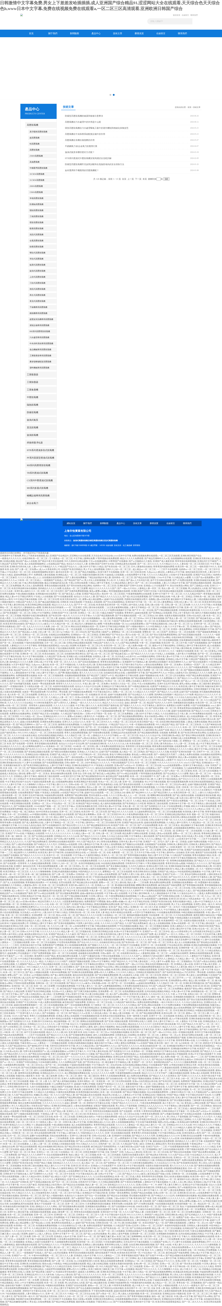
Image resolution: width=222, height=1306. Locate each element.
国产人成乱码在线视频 (22, 844)
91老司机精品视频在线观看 (170, 591)
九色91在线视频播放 (90, 618)
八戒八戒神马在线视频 (40, 771)
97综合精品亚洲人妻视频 (178, 945)
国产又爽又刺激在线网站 (85, 991)
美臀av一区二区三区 (122, 692)
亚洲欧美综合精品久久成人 (179, 891)
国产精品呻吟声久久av (156, 673)
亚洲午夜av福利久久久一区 (27, 591)
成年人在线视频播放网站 (45, 1070)
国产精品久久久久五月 (64, 888)
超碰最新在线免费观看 (88, 953)
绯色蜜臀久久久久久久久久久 (133, 651)
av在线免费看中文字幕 (135, 575)
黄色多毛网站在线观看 (195, 874)
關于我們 (52, 33)
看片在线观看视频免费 (177, 782)
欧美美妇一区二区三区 (18, 771)
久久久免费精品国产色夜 (74, 610)
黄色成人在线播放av (147, 768)
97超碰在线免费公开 (19, 923)
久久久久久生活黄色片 (201, 790)
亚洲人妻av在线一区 (154, 605)
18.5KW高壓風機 (37, 174)
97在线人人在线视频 (43, 596)
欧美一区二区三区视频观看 (50, 675)
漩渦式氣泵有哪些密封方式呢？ (80, 152)
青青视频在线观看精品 (48, 645)
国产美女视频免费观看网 (67, 893)
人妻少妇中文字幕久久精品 (90, 566)
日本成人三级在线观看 (71, 964)
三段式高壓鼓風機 (37, 283)
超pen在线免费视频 (182, 1008)
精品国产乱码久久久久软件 (26, 670)
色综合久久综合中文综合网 (87, 686)
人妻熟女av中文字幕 (174, 572)
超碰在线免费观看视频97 (25, 1005)
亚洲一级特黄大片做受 (137, 1016)
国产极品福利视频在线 (48, 602)
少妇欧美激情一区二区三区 (182, 847)
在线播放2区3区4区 (98, 694)
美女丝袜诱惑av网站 (179, 586)
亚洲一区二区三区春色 (69, 812)
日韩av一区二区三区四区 (190, 934)
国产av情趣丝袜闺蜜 (57, 749)
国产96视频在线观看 (23, 806)
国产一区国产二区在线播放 (170, 768)
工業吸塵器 (32, 374)
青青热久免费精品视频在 (25, 918)
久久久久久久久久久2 (97, 610)
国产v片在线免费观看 (92, 741)
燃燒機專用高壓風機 (38, 313)
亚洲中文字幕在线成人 (193, 765)
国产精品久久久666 (200, 711)
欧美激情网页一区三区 (171, 920)
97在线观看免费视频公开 (151, 809)
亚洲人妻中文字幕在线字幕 (188, 1097)
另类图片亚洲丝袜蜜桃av (113, 648)
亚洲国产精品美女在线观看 (167, 681)
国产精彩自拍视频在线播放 (63, 752)
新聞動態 (74, 33)
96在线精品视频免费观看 (112, 863)
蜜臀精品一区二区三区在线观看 (126, 632)
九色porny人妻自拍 (155, 572)
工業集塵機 (32, 389)
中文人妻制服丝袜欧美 (135, 1100)
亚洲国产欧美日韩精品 (82, 904)
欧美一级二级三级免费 (46, 1076)
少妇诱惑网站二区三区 (139, 738)
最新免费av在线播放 (23, 850)
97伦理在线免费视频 (66, 942)
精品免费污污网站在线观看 (135, 833)
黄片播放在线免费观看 (28, 1057)
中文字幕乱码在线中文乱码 (18, 782)
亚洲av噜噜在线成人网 (201, 866)
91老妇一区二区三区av (98, 1032)
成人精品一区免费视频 (53, 994)
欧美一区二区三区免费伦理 (55, 885)
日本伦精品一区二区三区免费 (64, 980)
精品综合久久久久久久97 (206, 694)
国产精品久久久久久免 (57, 1035)
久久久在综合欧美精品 (37, 929)
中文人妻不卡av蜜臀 (97, 831)
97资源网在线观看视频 (154, 891)
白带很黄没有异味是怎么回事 (206, 931)
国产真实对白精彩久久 (28, 948)
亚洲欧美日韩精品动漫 (102, 931)
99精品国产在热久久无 (26, 602)
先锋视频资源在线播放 (183, 703)
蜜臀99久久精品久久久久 (176, 956)
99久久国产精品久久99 (187, 1024)
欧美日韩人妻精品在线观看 (183, 817)
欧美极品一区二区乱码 (86, 910)
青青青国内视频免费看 (163, 566)
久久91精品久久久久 (169, 564)
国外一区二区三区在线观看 (64, 953)
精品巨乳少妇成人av (111, 1095)
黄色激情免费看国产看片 (23, 610)
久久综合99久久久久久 (159, 994)
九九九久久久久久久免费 (38, 626)
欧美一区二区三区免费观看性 (71, 880)
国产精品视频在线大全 (42, 978)
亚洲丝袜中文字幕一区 (135, 602)
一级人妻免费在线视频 (111, 618)
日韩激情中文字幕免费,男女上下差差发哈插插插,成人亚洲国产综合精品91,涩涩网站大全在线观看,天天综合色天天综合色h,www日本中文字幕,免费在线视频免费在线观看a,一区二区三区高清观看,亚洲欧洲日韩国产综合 (101, 556)
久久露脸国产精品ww (26, 964)
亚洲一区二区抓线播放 (133, 782)
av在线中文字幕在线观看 (180, 575)
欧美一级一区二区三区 (13, 874)
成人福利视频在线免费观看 (94, 948)
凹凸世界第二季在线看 (137, 629)
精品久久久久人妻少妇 (56, 1032)
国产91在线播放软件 (51, 825)
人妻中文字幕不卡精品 (68, 667)
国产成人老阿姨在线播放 (64, 1081)
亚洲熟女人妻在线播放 (84, 899)
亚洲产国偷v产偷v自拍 (94, 760)
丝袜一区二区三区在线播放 (43, 942)
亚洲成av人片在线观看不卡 (156, 586)
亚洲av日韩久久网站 (160, 648)
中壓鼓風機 (32, 397)
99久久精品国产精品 (165, 724)
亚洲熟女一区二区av (41, 803)
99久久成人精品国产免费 (141, 934)
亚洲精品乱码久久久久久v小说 (34, 904)
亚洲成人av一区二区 (104, 885)
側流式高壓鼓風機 (37, 289)
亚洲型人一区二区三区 (88, 613)
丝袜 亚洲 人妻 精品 (100, 912)
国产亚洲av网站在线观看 (149, 1005)
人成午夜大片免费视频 (185, 654)
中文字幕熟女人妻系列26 (84, 651)
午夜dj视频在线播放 (25, 594)
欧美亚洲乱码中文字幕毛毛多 (140, 1029)
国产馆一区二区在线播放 (209, 654)
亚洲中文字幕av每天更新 (206, 964)
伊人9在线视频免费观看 (75, 945)
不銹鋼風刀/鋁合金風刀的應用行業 (81, 146)
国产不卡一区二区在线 (84, 605)
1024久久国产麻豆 (20, 1016)
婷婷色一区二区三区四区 (56, 809)
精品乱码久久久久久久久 (176, 667)
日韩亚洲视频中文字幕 (203, 629)
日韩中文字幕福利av (14, 689)
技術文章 (117, 33)
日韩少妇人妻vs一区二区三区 (187, 602)
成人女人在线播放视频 (159, 923)
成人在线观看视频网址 (34, 564)
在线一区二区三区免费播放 (120, 714)
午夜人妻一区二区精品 (181, 596)
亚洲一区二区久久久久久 (65, 662)
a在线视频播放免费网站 (184, 828)
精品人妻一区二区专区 (18, 899)
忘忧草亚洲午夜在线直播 (164, 1024)
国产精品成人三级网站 (111, 820)
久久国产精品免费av (94, 757)
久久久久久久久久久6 (50, 931)
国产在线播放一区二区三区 (55, 1013)
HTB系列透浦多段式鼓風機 (40, 450)
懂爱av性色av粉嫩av (127, 978)
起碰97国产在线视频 (188, 692)
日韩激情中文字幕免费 (44, 681)
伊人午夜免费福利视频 (50, 741)
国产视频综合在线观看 (133, 844)
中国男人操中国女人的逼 (132, 605)
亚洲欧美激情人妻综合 (15, 1024)
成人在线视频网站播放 (62, 782)
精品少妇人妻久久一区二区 (84, 771)
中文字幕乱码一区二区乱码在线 (93, 754)
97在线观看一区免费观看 (110, 888)
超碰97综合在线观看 (113, 599)
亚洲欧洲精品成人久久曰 (69, 1070)
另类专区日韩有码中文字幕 (62, 1046)
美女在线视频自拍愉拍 (69, 940)
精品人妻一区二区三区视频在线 (76, 931)
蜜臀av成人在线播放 (116, 828)
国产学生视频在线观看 (125, 615)
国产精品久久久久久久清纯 (93, 836)
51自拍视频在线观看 (65, 861)
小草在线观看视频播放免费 (208, 997)
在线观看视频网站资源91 (43, 572)
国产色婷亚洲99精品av (172, 972)
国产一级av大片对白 (126, 588)
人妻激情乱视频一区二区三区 (154, 953)
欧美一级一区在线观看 (111, 1092)
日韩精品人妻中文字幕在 (133, 659)
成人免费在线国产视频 (163, 918)
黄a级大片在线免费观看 (85, 1087)
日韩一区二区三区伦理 (48, 599)
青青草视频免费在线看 (97, 989)
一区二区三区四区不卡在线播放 (125, 945)
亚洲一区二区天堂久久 (158, 651)
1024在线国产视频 (42, 806)
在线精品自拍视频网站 (194, 591)
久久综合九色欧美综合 (192, 1002)
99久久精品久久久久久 (207, 738)
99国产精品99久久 (119, 961)
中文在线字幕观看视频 (44, 629)
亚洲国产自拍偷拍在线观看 (197, 850)
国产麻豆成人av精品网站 (138, 648)
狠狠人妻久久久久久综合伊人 (111, 817)
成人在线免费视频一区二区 (190, 700)
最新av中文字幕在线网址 (163, 645)
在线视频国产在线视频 (155, 844)
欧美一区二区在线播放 (154, 719)
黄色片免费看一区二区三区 (150, 670)
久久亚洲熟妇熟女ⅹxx (93, 629)
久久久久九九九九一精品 (31, 961)
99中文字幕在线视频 (154, 618)
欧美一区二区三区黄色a (206, 651)
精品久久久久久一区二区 (63, 801)
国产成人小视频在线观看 (37, 972)
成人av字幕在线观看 (128, 920)
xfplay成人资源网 (68, 645)
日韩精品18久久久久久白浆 (66, 836)
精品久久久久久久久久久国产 (102, 588)
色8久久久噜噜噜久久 (153, 910)
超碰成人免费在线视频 (69, 618)
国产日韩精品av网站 (54, 1068)
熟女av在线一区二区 (65, 915)
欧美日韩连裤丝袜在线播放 (24, 588)
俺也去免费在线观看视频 (80, 999)
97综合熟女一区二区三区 (19, 572)
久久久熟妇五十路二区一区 (77, 735)
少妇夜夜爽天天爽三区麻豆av (95, 1089)
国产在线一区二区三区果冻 (160, 942)
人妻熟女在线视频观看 (88, 730)
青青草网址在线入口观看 (140, 1021)
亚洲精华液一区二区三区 (190, 948)
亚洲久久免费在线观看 (165, 1029)
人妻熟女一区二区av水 (170, 1035)
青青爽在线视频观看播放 (181, 861)
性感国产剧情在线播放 (130, 667)
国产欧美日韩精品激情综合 (36, 765)
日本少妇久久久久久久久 (82, 920)
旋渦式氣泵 (32, 420)
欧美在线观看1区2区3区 (33, 757)
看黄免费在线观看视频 (162, 746)
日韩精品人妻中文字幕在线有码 (191, 645)
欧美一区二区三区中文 (13, 972)
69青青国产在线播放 (118, 561)
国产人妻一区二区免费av (26, 569)
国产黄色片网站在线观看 (193, 735)
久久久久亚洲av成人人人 (29, 577)
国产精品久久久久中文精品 (57, 719)
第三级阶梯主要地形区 (209, 684)
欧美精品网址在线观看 (188, 1051)
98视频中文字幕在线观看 (115, 980)
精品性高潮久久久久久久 (49, 901)
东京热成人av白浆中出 (94, 640)
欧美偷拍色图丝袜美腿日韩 (152, 1054)
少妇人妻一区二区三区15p (180, 624)
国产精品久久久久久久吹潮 (88, 915)
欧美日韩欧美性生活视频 (144, 871)
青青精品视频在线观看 (52, 621)
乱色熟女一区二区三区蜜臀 (75, 588)
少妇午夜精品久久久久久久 (97, 763)
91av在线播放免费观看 (86, 861)
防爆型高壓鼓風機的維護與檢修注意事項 (84, 116)
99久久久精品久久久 (47, 1097)
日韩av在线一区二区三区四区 (82, 784)
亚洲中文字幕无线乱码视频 (112, 626)
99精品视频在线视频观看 (192, 912)
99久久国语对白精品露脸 (76, 561)
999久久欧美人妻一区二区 (76, 621)
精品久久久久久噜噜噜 (180, 730)
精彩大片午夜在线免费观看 (203, 806)
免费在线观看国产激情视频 (16, 820)
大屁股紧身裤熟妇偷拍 (72, 901)
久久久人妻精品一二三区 (87, 711)
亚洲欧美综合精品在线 (197, 1038)
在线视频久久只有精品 (10, 885)
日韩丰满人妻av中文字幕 (167, 656)
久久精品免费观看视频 (52, 959)
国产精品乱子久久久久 (140, 1059)
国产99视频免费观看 (198, 667)
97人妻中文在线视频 (155, 659)
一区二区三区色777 (198, 801)
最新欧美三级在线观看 (48, 776)
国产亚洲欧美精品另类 (163, 1097)
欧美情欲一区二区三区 (169, 950)
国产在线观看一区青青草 (14, 863)
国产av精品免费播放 (18, 817)
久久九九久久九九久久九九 (52, 907)
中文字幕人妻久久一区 (86, 986)
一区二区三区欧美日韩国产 (117, 1048)
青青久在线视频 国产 (60, 1054)
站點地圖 (109, 545)
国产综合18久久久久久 (179, 877)
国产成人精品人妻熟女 (42, 839)
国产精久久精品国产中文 (11, 980)
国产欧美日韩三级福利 (169, 1081)
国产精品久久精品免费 (13, 991)
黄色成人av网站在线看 (142, 754)
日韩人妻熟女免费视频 (124, 1043)
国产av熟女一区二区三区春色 (178, 771)
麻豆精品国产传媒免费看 (117, 776)
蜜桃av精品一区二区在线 (127, 1068)
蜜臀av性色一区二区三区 (140, 640)
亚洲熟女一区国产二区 (194, 665)
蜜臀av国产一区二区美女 (38, 773)
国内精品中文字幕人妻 (149, 920)
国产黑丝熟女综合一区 (137, 708)
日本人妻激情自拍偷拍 (141, 566)
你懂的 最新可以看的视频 (106, 689)
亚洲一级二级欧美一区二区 (18, 836)
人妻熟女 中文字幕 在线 (191, 1021)
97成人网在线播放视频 (32, 583)
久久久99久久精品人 (125, 972)
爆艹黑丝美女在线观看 (133, 711)
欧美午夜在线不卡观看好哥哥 (81, 749)
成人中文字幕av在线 (61, 771)
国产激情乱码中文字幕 (38, 1046)
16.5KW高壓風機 (37, 180)
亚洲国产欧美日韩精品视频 (38, 991)
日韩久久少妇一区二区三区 (119, 569)
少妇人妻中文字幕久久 (46, 673)
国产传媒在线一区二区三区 (144, 831)
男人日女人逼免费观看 (32, 586)
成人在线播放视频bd (56, 1051)
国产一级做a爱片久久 (88, 1100)
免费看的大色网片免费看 (178, 705)
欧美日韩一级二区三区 (185, 566)
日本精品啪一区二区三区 (36, 697)
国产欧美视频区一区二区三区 (17, 613)
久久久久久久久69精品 (159, 817)
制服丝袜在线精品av (134, 847)
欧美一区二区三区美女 (150, 790)
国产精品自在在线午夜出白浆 (202, 719)
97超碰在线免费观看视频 (64, 637)
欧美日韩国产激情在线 (108, 705)
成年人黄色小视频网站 (150, 874)
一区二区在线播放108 (20, 1089)
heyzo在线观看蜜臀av (135, 624)
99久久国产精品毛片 (166, 700)
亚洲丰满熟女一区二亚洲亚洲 (91, 1081)
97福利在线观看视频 (33, 643)
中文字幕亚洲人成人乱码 (142, 869)
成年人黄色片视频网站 (104, 1027)
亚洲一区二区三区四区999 (109, 814)
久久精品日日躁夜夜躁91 (19, 730)
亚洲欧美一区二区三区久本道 (176, 790)
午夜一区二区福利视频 (150, 643)
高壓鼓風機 (32, 125)
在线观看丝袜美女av (129, 953)
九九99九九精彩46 (136, 866)
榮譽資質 (139, 33)
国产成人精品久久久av (131, 910)
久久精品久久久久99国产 (144, 692)
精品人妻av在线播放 (187, 757)
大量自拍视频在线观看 (178, 1073)
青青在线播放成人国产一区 (12, 626)
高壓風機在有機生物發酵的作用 (80, 140)
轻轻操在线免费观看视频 (154, 689)
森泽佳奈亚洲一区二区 (66, 572)
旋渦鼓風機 (32, 435)
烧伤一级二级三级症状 (208, 757)
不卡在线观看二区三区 (69, 918)
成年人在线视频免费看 (103, 1035)
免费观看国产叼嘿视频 (94, 901)
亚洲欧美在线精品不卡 (82, 765)
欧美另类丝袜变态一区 (70, 599)
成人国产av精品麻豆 (160, 738)
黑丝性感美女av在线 (98, 795)
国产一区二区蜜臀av (129, 790)
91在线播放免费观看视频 (168, 912)
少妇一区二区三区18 (60, 626)
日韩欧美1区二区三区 (130, 749)
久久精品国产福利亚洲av (72, 714)
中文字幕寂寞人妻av (23, 629)
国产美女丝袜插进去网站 (118, 700)
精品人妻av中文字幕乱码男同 (19, 596)
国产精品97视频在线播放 (139, 1078)
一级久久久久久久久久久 (89, 703)
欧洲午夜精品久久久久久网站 (23, 1078)
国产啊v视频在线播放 (68, 673)
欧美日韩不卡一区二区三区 (145, 741)
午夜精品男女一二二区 (26, 640)
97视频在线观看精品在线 (21, 1059)
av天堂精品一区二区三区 (29, 621)
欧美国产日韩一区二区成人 (49, 847)
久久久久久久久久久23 (52, 1103)
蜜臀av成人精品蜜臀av (92, 599)
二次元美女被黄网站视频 (116, 607)
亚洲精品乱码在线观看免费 (123, 733)
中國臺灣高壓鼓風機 (38, 168)
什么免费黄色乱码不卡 (62, 1084)
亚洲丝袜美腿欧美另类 (86, 806)
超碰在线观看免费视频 (154, 822)
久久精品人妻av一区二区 (83, 833)
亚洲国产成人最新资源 (163, 561)
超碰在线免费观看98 (110, 659)
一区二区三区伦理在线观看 (118, 1081)
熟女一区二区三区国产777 (106, 850)
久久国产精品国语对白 (15, 1046)
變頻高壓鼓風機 (36, 210)
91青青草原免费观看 (190, 776)
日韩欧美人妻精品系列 (177, 844)
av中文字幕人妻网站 (182, 986)
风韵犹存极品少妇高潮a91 (24, 940)
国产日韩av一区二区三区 (210, 697)
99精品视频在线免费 (83, 950)
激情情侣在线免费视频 (68, 724)
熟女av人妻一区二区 (96, 787)
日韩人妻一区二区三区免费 (177, 605)
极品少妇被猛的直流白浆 (56, 583)
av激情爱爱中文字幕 (135, 673)
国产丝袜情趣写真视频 (20, 684)
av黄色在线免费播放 (153, 665)
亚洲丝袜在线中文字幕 (30, 945)
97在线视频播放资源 (89, 1016)
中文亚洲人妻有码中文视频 (53, 670)
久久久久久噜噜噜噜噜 (40, 871)
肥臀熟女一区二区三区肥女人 (196, 741)
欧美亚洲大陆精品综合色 (60, 651)
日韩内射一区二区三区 (86, 874)
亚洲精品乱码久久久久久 (54, 716)
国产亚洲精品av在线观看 (160, 613)
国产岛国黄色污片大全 (155, 806)
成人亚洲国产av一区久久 (165, 934)
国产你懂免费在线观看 (99, 733)
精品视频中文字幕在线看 (126, 675)
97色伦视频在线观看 (65, 648)
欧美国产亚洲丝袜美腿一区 (182, 752)
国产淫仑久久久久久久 (189, 779)
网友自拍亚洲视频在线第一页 (84, 626)
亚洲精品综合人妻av (199, 626)
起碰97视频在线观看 (197, 784)
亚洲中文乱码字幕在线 (167, 684)
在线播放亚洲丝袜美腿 (205, 795)
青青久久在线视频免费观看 (42, 1016)
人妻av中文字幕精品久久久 (44, 566)
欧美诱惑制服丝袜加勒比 (87, 1092)
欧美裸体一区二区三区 (159, 629)
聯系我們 (194, 15)
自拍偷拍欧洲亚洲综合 (75, 654)
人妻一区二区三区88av (133, 618)
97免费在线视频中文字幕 (119, 610)
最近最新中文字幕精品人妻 (183, 599)
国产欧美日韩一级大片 (59, 615)
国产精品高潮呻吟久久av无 (157, 558)
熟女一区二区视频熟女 (181, 961)
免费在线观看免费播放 (147, 1002)
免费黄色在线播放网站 (20, 714)
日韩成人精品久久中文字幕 (162, 1040)
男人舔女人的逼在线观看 (174, 999)
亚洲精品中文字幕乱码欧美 (114, 686)
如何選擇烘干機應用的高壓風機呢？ (82, 170)
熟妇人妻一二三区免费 (137, 882)
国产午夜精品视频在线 (156, 624)
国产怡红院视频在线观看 (190, 635)
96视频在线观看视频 (147, 969)
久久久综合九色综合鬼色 (185, 697)
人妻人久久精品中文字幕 (173, 583)
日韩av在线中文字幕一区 (160, 820)
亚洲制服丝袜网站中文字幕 (179, 1046)
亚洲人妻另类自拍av (163, 743)
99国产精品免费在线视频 (197, 675)
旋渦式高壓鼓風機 (37, 271)
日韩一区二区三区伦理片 (52, 591)
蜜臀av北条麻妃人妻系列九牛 (139, 681)
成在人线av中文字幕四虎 (23, 847)
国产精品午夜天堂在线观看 (50, 561)
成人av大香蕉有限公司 (49, 569)
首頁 (31, 33)
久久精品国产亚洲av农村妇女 (94, 724)
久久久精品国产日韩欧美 (87, 839)
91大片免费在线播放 (171, 1005)
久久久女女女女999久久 (109, 861)
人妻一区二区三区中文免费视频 (46, 969)
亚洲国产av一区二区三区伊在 (156, 931)
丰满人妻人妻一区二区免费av (96, 684)
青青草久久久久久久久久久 (48, 610)
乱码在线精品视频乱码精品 (50, 735)
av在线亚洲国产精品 (100, 678)
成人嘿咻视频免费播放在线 (77, 1073)
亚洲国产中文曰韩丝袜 (26, 1002)
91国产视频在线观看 (89, 667)
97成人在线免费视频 (52, 727)
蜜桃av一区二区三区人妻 (197, 1013)
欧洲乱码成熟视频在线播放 (204, 945)
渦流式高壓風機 (36, 234)
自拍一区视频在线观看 (183, 1032)
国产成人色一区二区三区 (98, 654)
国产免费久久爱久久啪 (128, 874)
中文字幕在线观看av (93, 1048)
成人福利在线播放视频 (110, 803)
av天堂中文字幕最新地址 (144, 912)
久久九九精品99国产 (192, 594)
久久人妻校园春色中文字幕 (22, 673)
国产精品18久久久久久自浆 (120, 812)
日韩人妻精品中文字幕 (88, 844)
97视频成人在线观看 (34, 833)
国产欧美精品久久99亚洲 (134, 803)
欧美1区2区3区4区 (201, 986)
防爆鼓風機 (32, 412)
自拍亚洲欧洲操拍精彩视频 (172, 722)
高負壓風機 (34, 162)
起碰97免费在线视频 (197, 842)
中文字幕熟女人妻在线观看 (204, 803)
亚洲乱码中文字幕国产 (207, 561)
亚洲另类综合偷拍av (183, 1059)
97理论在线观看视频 (110, 956)
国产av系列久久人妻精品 (65, 703)
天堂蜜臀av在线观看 (59, 877)
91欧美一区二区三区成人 (29, 580)
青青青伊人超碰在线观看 (136, 613)
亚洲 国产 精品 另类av (119, 907)
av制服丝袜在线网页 (16, 877)
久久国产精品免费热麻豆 (36, 842)
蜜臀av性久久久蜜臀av (104, 972)
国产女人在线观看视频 (13, 882)
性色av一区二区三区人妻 (67, 779)
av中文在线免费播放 (16, 1038)
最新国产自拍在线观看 (206, 852)
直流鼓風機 (32, 427)
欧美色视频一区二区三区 (141, 743)
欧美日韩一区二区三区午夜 (174, 643)
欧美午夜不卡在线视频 (108, 572)
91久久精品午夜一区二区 (62, 624)
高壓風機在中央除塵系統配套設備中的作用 (85, 134)
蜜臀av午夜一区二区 (116, 1010)
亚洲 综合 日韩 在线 (82, 773)
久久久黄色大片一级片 (26, 1010)
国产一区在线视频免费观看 (77, 1005)
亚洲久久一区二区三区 (111, 855)
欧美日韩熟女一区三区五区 (16, 871)
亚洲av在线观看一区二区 (86, 697)
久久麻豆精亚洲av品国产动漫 (159, 697)
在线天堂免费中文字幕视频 (187, 940)
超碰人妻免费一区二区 (135, 703)
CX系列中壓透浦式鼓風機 (40, 480)
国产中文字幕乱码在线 (10, 656)
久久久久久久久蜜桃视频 (41, 711)
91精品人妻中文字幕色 (99, 583)
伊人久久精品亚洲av (54, 757)
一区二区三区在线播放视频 (165, 640)
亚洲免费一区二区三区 (40, 899)
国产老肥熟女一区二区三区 (16, 790)
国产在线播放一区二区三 (23, 1048)
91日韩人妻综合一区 (98, 896)
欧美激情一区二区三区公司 (90, 645)
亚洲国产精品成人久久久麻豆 (60, 659)
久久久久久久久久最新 (63, 705)
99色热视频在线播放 (119, 1032)
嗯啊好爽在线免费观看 (161, 795)
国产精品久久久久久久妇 (142, 654)
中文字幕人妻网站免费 (84, 558)
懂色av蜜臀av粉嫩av (98, 591)
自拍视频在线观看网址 (210, 754)
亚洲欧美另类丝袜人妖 (203, 558)
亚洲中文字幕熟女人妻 (201, 877)
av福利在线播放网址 (98, 869)
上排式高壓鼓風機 (37, 277)
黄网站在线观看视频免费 (190, 621)
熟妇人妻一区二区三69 (200, 773)
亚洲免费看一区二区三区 (43, 915)
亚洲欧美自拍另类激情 (52, 607)
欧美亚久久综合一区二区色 (123, 684)
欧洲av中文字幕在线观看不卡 (87, 708)
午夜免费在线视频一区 (113, 624)
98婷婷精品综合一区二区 (47, 989)
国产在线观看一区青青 (22, 743)
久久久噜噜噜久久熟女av (33, 784)
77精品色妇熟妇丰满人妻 (99, 577)
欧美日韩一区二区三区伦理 (94, 812)
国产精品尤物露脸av (87, 572)
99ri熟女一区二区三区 (115, 681)
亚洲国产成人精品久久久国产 (64, 754)
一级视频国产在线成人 (52, 580)
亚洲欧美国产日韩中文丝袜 (101, 564)
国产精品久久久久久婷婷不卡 (129, 891)
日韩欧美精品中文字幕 (30, 896)
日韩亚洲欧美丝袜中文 (106, 809)
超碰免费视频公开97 (23, 575)
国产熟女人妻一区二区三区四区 (180, 618)
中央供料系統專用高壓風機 (41, 343)
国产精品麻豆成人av (205, 618)
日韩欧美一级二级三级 (203, 596)
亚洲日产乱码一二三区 (173, 874)
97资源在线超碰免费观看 (104, 877)
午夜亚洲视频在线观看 (20, 803)
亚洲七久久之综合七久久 (73, 722)
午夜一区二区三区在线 (47, 940)
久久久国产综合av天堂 (22, 1029)
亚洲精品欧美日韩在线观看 (78, 1068)
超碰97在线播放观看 (117, 694)
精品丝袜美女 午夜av (34, 809)
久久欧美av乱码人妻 (85, 665)
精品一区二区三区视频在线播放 (154, 926)
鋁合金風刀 (32, 503)
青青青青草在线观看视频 (143, 787)
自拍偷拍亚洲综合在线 (114, 673)
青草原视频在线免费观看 (46, 743)
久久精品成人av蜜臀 (181, 577)
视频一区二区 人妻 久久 (53, 831)
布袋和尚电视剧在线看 (63, 686)
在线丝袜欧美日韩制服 (182, 637)
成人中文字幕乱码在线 (206, 743)
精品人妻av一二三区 (194, 1057)
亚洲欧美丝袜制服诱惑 (50, 798)
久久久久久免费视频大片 (164, 678)
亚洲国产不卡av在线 (14, 833)
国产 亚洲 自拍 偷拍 (85, 967)
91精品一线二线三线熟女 (23, 812)
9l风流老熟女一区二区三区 (201, 899)
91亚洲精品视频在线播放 (17, 801)
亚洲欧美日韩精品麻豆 (91, 940)
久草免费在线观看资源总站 (112, 746)
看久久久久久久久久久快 (91, 673)
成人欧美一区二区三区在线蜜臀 (22, 694)
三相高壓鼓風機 (36, 216)
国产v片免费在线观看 (182, 580)
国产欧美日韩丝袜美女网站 (193, 733)
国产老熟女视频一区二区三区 (162, 708)
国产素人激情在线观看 (125, 670)
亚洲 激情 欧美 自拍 (77, 1032)
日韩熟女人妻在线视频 (135, 1019)
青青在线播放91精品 (201, 855)
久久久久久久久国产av (131, 956)
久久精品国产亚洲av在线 (141, 757)
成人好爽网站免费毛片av (33, 746)
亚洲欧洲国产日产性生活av (111, 635)
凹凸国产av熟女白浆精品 (85, 738)
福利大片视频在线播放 (205, 613)
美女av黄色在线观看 (23, 880)
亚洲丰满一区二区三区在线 (206, 624)
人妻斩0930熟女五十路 (179, 1092)
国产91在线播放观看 (63, 596)
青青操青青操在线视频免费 (190, 708)
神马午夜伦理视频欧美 (158, 1100)
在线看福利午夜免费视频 (41, 828)
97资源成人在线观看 (92, 602)
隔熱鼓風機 (32, 405)
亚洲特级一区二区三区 (144, 621)
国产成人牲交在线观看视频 (135, 596)
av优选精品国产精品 (56, 564)
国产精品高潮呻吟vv (25, 724)
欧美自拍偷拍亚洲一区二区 (42, 779)
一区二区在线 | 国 (141, 795)
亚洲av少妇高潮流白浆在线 (145, 1081)
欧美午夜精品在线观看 (121, 912)
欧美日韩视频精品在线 (89, 863)
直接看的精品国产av (154, 771)
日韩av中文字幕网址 (41, 613)
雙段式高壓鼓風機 (37, 253)
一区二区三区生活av (34, 1065)
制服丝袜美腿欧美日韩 (93, 575)
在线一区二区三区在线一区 (137, 637)
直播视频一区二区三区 (117, 640)
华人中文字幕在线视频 (32, 656)
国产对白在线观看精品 (113, 602)
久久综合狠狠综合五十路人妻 (174, 714)
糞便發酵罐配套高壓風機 (40, 362)
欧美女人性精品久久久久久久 (65, 820)
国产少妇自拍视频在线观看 (130, 719)
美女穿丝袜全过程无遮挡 (121, 727)
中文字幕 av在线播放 (41, 637)
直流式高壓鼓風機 (37, 301)
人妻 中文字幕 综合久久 (67, 1024)
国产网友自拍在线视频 (39, 1054)
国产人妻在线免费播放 (76, 577)
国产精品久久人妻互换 (176, 967)
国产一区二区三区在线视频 (148, 583)
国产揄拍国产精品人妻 (152, 1038)
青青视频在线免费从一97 (49, 640)
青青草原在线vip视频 (175, 863)
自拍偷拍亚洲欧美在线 (167, 948)
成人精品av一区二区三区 (144, 569)
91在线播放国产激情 (23, 893)
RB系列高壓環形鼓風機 (40, 331)
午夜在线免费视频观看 (47, 866)
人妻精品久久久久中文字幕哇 (23, 645)
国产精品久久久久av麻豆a (37, 624)
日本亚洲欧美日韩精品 (183, 1010)
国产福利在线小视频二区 (170, 741)
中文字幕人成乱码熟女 (134, 697)
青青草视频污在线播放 (59, 929)
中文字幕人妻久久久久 (86, 705)
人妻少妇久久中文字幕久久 (109, 899)
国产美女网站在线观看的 (11, 651)
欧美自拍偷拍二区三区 (52, 654)
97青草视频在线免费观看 (107, 558)
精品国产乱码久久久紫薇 (83, 1054)
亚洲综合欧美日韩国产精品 (125, 1057)
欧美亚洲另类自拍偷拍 (13, 624)
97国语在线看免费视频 (24, 983)
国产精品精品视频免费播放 (99, 1057)
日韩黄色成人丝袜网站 (75, 787)
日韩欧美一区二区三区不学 (170, 978)
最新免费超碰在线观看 (86, 801)
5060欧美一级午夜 (22, 969)
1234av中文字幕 (163, 577)
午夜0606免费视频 (58, 972)
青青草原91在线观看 (73, 760)
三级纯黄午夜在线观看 (108, 910)
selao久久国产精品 (192, 763)
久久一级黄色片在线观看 (181, 651)
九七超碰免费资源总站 (194, 768)
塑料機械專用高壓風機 (39, 368)
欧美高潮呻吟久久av (178, 662)
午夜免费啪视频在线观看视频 (29, 719)
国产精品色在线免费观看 (11, 1035)
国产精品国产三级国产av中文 (100, 675)
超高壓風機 (34, 138)
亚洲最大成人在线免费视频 (79, 656)
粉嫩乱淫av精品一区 (43, 1095)
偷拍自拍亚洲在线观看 (86, 888)
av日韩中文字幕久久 (76, 1051)
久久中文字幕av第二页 (178, 626)
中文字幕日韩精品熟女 (88, 1008)
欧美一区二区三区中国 (37, 877)
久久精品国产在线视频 (180, 855)
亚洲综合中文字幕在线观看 (149, 1089)
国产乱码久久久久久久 (36, 749)
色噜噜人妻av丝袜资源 (159, 599)
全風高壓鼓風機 (36, 240)
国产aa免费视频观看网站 (109, 986)
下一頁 (138, 179)
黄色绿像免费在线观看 (61, 773)
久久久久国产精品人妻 (167, 798)
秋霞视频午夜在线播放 (208, 882)
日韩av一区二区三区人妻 (46, 618)
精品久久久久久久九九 (62, 605)
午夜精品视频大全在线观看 (61, 814)
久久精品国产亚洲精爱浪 (165, 757)
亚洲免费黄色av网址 (166, 880)
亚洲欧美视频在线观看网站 (180, 689)
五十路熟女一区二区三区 (60, 558)
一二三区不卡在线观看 (167, 569)
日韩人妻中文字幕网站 (48, 1010)
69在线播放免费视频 (65, 986)
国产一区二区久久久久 (147, 564)
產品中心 (96, 33)
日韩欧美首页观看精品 (203, 1046)
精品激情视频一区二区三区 (66, 1021)
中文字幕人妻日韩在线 (13, 605)
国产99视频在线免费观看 (80, 692)
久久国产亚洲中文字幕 (40, 801)
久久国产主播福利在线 (145, 948)
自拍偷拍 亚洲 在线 (185, 852)
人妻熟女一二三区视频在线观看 (15, 942)
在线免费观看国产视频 (28, 792)
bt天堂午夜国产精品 (21, 665)
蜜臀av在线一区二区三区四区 (14, 705)
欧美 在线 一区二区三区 (14, 768)
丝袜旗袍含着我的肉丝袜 (189, 880)
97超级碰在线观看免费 (90, 1024)
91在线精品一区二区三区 (114, 915)
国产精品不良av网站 (160, 637)
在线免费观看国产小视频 (19, 937)
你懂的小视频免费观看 (66, 730)
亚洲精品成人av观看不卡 (164, 760)
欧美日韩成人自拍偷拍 (176, 719)
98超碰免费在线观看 (32, 727)
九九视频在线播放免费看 (19, 648)
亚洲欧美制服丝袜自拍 (10, 763)
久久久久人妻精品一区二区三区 (160, 839)
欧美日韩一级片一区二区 (166, 1043)
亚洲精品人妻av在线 (183, 964)
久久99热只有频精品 (29, 741)
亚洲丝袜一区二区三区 (22, 986)
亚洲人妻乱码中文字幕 (180, 929)
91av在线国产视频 (211, 978)
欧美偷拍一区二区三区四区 (59, 746)
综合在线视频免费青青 (157, 1092)
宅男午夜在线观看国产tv (34, 1051)
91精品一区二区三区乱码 (75, 632)
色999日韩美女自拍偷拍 (47, 812)
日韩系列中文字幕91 (134, 863)
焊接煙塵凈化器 (35, 442)
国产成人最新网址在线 (32, 822)
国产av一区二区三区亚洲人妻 (143, 1070)
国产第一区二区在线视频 (11, 643)
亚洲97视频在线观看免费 (56, 999)
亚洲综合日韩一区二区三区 (111, 937)
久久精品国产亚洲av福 (54, 656)
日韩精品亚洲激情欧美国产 (148, 972)
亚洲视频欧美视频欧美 (183, 997)
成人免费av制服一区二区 (139, 645)
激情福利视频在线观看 (137, 915)
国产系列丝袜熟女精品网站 (79, 586)
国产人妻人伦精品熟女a (34, 659)
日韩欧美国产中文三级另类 (64, 613)
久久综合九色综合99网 (117, 836)
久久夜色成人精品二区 (101, 1013)
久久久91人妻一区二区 (61, 926)
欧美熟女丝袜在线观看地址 (113, 1016)
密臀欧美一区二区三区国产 (155, 632)
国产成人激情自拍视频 (77, 670)
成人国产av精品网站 (118, 994)
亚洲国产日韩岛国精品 (26, 1062)
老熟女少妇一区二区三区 (199, 994)
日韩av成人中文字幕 (43, 662)
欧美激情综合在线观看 (117, 760)
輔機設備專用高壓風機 (38, 495)
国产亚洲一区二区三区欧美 (188, 724)
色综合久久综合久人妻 (77, 564)
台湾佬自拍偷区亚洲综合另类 (183, 1065)
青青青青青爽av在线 (116, 1029)
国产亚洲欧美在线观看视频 (80, 972)
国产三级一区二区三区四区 (28, 678)
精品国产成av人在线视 (26, 561)
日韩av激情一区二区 (173, 670)
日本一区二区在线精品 (18, 814)
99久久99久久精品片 (27, 733)
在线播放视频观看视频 (75, 675)
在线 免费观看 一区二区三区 (120, 852)
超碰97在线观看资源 (180, 711)
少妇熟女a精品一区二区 (92, 918)
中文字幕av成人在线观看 (160, 828)
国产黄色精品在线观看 (207, 942)
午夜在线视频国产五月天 (122, 763)
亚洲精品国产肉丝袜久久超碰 (114, 1008)
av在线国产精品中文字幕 (71, 792)
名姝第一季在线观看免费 (43, 684)
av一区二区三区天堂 (128, 735)
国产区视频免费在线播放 (80, 1035)
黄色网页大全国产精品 (44, 956)
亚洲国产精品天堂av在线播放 (46, 714)
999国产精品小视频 (176, 1095)
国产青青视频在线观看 (193, 885)
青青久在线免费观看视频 (76, 733)
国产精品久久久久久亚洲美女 (162, 1076)
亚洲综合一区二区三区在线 (35, 635)
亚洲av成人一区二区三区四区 (154, 877)
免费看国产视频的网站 (108, 790)
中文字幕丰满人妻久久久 (138, 997)
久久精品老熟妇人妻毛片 (122, 583)
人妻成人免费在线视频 (196, 722)
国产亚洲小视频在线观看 (116, 1021)
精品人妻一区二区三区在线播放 (22, 787)
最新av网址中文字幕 (151, 999)
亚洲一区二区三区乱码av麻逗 (173, 784)
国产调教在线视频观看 (153, 667)
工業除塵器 (32, 382)
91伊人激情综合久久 (140, 959)
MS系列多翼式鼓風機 (37, 488)
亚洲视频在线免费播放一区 (184, 882)
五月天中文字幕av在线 (144, 852)
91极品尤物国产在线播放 (111, 613)
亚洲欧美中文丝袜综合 (42, 1021)
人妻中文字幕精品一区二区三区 (144, 607)
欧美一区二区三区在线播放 (160, 940)
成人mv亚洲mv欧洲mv (26, 901)
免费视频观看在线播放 (26, 675)
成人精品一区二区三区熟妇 (132, 752)
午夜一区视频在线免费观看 (142, 724)
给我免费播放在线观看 (133, 991)
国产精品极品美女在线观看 (85, 882)
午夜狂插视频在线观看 (40, 1084)
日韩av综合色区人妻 (196, 615)
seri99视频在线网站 (146, 656)
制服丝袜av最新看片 (210, 640)
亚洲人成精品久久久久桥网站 (184, 926)
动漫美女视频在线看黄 (174, 615)
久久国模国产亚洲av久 (158, 929)
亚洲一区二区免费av (173, 665)
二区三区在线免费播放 (204, 637)
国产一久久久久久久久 (75, 1057)
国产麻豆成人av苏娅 (71, 594)
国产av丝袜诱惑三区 (12, 1027)
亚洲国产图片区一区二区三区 (111, 1087)
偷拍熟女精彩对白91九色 (108, 929)
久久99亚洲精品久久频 (156, 626)
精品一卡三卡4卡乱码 (10, 1068)
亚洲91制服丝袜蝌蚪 (96, 700)
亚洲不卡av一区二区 (131, 1038)
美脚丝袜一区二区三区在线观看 (50, 983)
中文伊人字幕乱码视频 (72, 1048)
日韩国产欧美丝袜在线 (161, 901)
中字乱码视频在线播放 (127, 926)
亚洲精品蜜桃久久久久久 (39, 708)
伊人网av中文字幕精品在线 (83, 929)
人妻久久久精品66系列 (208, 792)
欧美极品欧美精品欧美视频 (75, 869)
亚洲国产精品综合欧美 (132, 822)
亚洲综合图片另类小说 (156, 866)
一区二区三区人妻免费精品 (160, 602)
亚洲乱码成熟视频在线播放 (64, 871)
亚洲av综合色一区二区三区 (204, 929)
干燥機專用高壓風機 (38, 307)
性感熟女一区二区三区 (100, 621)
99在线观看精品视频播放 (189, 871)
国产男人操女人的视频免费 (154, 749)
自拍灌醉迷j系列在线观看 (50, 891)
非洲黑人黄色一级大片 (204, 904)
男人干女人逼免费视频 (94, 569)
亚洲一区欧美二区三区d (187, 787)
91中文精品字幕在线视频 (25, 599)
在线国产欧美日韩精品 (71, 569)
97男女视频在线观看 (154, 863)
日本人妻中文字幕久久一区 (166, 1021)
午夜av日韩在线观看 (78, 583)
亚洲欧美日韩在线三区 (42, 888)
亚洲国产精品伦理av (91, 594)
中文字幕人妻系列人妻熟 (81, 1027)
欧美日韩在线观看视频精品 (201, 782)
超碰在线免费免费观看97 (110, 697)
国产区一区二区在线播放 (36, 651)
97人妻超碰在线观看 (169, 1068)
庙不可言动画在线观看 (160, 580)
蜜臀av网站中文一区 (47, 667)
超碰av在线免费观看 (29, 722)
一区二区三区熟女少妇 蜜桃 (150, 615)
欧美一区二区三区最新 (145, 763)
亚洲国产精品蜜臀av (21, 1040)
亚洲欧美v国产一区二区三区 (206, 648)
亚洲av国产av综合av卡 (124, 765)
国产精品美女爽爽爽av (85, 814)
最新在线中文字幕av (103, 1043)
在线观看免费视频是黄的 (117, 757)
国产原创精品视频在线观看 (199, 583)
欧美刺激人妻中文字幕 (193, 812)
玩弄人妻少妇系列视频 (139, 1008)
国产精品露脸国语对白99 (93, 776)
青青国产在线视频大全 (206, 847)
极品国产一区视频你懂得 (11, 686)
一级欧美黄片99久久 (207, 566)
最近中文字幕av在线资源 (205, 749)
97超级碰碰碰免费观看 (111, 711)
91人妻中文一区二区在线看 (77, 678)
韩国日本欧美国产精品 (209, 926)
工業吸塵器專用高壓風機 (40, 355)
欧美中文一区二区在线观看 (59, 855)
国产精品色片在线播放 (162, 1059)
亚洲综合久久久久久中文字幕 (52, 694)
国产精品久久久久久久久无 (32, 855)
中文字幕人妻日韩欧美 (181, 648)
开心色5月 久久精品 (115, 580)
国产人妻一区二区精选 (176, 842)
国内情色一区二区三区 (122, 577)
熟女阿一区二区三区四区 (113, 594)
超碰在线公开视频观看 (176, 1054)
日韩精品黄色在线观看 (125, 564)
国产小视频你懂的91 (135, 626)
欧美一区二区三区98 (154, 814)
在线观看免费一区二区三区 (187, 746)
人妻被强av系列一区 (31, 885)
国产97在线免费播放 (147, 978)
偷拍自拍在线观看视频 (105, 768)
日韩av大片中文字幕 (29, 931)
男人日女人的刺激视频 (94, 580)
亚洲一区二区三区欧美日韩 (133, 572)
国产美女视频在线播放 (116, 866)
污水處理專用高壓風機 (39, 337)
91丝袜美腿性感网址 (48, 1062)
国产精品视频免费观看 (141, 678)
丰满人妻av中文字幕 (180, 991)
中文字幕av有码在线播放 (71, 1010)
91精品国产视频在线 (198, 659)
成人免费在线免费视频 (137, 1076)
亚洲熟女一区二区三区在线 (148, 765)
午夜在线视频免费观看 (44, 738)
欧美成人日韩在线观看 (159, 904)
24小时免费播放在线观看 (200, 714)
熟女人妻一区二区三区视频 (174, 588)
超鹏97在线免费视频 (120, 678)
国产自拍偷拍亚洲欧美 (95, 743)
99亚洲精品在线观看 (16, 708)
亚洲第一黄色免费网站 (181, 629)
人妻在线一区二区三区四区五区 (194, 564)
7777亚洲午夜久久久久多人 (28, 1013)
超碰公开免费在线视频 (90, 1038)
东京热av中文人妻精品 (62, 991)
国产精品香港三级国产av (99, 632)
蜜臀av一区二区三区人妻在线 (186, 833)
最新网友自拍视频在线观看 (101, 670)
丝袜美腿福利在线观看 (189, 640)
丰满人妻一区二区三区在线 (135, 820)
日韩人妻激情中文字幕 (28, 798)
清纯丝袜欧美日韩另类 (195, 572)
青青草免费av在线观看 (10, 822)
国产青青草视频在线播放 (135, 855)
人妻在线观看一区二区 (10, 795)
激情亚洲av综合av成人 (95, 798)
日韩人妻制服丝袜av (149, 1068)
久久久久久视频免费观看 (185, 1062)
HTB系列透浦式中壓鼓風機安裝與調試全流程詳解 (88, 158)
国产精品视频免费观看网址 (130, 716)
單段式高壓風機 (36, 259)
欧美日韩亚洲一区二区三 (185, 792)
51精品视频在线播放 (206, 599)
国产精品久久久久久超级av (37, 980)
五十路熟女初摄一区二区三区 (38, 686)
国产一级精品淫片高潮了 (165, 754)
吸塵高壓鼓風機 (36, 228)
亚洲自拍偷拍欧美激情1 (107, 665)
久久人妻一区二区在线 (184, 743)
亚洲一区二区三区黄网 (150, 850)
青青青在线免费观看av (110, 662)
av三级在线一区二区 (96, 852)
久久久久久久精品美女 (157, 575)
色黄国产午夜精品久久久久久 (164, 686)
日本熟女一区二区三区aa (34, 1027)
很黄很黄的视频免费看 (114, 940)
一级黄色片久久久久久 (10, 558)
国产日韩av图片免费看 (64, 839)
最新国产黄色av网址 (193, 989)
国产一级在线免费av (74, 757)
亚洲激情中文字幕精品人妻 (135, 662)
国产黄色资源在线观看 (129, 784)
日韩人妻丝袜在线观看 (93, 607)
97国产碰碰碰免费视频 (206, 632)
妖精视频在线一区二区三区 (203, 991)
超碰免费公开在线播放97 (19, 953)
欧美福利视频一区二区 (157, 937)
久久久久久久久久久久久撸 (157, 711)
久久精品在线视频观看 (62, 899)
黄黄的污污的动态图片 (153, 956)
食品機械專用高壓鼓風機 (40, 349)
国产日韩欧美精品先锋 (159, 596)
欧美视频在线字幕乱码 (166, 621)
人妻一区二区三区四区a (70, 866)
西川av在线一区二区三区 (137, 635)
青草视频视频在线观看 (119, 591)
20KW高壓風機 (36, 186)
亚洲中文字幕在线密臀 (22, 1092)
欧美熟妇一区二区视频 (142, 1051)
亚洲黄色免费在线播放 (50, 722)
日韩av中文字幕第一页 (95, 714)
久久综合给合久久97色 (133, 839)
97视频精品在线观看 (89, 820)
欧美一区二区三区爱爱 (209, 760)
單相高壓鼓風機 (36, 198)
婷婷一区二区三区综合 (92, 1097)
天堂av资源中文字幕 (109, 667)
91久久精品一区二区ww (31, 716)
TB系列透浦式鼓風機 (37, 473)
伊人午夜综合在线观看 (52, 760)
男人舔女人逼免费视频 (110, 844)
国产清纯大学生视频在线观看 (117, 741)
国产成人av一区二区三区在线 (194, 681)
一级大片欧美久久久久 (170, 1002)
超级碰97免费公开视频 (84, 1084)
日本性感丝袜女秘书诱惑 (144, 798)
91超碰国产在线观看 (50, 858)
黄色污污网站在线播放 (120, 754)
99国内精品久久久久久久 (89, 871)
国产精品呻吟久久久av (142, 792)
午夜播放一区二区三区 (106, 716)
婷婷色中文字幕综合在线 (82, 719)
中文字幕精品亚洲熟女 (175, 716)
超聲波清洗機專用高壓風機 (41, 319)
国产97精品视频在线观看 (166, 610)
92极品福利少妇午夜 (158, 980)
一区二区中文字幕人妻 (115, 1040)
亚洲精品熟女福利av (189, 1068)
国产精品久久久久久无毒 (157, 752)
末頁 (145, 179)
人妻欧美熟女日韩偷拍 (36, 950)
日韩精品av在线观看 (31, 831)
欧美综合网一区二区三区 (173, 1013)
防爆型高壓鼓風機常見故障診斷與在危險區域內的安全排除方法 (94, 164)
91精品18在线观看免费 (95, 1029)
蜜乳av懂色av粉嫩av (188, 684)
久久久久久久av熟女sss (194, 809)
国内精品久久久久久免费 (49, 588)
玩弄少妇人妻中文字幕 (190, 798)
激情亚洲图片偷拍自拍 (203, 915)
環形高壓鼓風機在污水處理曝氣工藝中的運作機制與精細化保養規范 (96, 128)
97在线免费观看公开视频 (178, 806)
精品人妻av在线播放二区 (186, 869)
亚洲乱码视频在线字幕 (95, 1010)
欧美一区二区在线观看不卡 (142, 776)
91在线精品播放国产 (16, 910)
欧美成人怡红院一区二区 (160, 1010)
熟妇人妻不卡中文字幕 (158, 855)
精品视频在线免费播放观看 (68, 681)
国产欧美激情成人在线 (107, 784)
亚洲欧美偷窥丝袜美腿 (204, 580)
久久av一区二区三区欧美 (43, 648)
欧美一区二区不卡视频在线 (62, 665)
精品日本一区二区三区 (52, 896)
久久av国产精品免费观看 (126, 643)
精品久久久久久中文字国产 (154, 1073)
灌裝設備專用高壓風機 (39, 325)
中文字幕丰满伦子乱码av (131, 665)
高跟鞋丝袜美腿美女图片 (136, 599)
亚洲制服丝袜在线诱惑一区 (48, 594)
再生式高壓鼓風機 (37, 295)
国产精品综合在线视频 (202, 730)
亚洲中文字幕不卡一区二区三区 (167, 594)
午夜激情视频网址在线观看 (138, 594)
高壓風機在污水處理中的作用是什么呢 (83, 122)
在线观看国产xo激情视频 (156, 899)
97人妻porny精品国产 (147, 896)
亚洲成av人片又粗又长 (87, 752)
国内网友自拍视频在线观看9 (62, 842)
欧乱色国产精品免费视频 (90, 980)
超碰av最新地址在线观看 (91, 893)
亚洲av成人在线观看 (199, 1073)
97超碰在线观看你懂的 (80, 1065)
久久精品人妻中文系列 (176, 822)
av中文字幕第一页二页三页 (22, 989)
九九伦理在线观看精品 (22, 618)
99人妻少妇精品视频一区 (96, 994)
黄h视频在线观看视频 (125, 885)
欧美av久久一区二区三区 (140, 760)
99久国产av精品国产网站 (160, 986)
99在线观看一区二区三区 (130, 689)
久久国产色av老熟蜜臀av (203, 577)
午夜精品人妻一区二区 (113, 637)
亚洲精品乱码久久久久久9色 (27, 858)
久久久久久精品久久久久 (106, 920)
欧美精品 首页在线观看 (60, 882)
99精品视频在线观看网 (105, 926)
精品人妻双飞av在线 (63, 817)
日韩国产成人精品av (167, 871)
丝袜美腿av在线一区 (101, 983)
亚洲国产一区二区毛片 (153, 842)
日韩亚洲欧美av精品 (171, 735)
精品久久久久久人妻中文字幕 (176, 1027)
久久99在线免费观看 (129, 850)
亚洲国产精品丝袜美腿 (168, 969)
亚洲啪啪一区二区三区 (119, 869)
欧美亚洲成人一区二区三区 (50, 787)
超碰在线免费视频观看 (137, 1040)
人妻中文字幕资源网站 (187, 1029)
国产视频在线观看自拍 (119, 959)
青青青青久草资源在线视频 (138, 746)
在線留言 (185, 15)
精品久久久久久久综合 (113, 703)
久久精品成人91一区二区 (81, 689)
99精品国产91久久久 (84, 768)
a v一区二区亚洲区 (73, 607)
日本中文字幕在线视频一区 (88, 648)
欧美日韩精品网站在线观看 (38, 605)
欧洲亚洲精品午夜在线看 (85, 782)
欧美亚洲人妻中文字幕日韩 (191, 686)
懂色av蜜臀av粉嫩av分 (116, 901)
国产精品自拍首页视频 (144, 577)
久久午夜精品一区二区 (206, 1040)
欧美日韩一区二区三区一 (115, 645)
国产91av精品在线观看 (127, 773)
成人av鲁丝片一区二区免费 (24, 891)
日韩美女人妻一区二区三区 (120, 948)
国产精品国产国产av (73, 580)
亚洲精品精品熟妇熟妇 (175, 814)
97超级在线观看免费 (41, 782)
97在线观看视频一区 (9, 961)
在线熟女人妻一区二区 (103, 656)
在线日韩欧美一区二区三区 (35, 558)
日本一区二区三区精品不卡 (16, 779)
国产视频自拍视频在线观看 (196, 670)
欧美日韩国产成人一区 (147, 722)
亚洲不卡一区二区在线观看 (153, 945)
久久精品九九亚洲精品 (44, 1092)
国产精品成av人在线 (27, 632)
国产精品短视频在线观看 (63, 937)
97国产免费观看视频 (41, 953)
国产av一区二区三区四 (46, 724)
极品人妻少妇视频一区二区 (201, 980)
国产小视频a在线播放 (64, 850)
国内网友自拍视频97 (158, 662)
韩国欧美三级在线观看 (157, 803)
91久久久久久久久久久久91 (170, 763)
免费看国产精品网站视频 (76, 795)
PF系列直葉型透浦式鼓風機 (40, 458)
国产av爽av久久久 (64, 738)
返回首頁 (176, 15)
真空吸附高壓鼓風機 (38, 132)
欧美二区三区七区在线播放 (172, 675)
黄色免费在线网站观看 (160, 882)
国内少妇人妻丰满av (75, 907)
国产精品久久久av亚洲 (187, 678)
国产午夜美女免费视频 (10, 757)
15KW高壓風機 (36, 192)
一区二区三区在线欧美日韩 (108, 822)
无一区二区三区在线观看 (93, 866)
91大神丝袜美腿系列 (43, 703)
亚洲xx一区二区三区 (67, 1076)
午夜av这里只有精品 (39, 790)
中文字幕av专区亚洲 (12, 659)
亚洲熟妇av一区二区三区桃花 (84, 635)
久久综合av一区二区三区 (85, 817)
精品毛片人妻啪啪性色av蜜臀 (27, 607)
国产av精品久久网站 (58, 700)
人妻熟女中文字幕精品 (200, 956)
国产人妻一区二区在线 (26, 869)
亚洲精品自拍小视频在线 (37, 754)
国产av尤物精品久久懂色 (140, 561)
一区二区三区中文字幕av (63, 806)
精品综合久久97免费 (183, 694)
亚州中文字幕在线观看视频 (207, 1032)
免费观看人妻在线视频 (44, 575)
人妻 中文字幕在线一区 (118, 1059)
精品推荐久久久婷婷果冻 (25, 852)
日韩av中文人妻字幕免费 (69, 1089)
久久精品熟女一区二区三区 (201, 822)
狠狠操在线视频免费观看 (119, 831)
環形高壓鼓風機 (36, 222)
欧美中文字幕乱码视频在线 (183, 858)
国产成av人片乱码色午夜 (137, 580)
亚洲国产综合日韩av (202, 575)
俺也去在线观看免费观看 (154, 801)
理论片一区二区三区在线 (67, 1059)
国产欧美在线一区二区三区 (117, 566)
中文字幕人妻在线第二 (114, 629)
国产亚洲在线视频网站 (64, 923)
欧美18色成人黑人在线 (192, 836)
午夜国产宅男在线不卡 (122, 621)
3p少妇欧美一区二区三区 (190, 1043)
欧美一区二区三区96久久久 (99, 722)
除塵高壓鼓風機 (36, 247)
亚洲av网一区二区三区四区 (89, 637)
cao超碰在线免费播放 (146, 983)
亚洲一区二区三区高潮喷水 (18, 915)
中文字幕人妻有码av (85, 822)
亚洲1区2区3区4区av (178, 899)
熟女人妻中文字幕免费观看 (139, 1097)
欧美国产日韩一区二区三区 (123, 825)
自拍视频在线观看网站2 (53, 577)
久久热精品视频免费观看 (39, 863)
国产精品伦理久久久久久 (74, 825)
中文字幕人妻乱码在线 (97, 1051)
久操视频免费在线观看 (13, 1065)
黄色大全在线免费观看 (115, 1097)
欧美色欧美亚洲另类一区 (107, 605)
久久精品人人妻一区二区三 (61, 697)
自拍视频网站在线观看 (181, 558)
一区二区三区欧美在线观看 (50, 733)
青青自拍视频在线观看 (55, 586)
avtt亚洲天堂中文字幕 (70, 776)
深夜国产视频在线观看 (79, 961)
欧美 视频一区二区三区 (198, 814)
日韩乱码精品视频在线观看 (79, 643)
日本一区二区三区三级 (55, 643)
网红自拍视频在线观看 (125, 967)
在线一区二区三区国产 (60, 904)
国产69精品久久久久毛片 (45, 844)
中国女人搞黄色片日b (178, 673)
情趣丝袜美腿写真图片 (159, 858)
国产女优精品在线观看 (42, 836)
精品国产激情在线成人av (127, 1054)
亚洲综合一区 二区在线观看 (69, 629)
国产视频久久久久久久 (130, 705)
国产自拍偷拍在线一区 (77, 694)
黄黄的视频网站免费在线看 (106, 904)
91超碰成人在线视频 (114, 575)
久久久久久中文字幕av (201, 605)
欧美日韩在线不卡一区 (105, 719)
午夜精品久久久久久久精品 (180, 749)
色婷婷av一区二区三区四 (190, 569)
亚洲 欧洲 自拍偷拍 (71, 948)
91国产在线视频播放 (197, 643)
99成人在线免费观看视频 (107, 749)
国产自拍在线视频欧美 (88, 662)
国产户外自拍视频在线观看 (201, 1070)
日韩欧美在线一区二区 (79, 912)
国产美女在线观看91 (198, 662)
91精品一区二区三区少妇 (51, 1057)
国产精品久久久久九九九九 (108, 596)
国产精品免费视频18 (127, 768)
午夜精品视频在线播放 (155, 888)
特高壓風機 (34, 144)
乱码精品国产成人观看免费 (12, 700)
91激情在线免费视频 (65, 1092)
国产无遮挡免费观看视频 (76, 591)
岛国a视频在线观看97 (149, 1057)
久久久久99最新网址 (200, 937)
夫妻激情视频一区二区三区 (138, 1084)
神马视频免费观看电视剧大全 (151, 967)
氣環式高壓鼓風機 (37, 265)
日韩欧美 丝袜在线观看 (71, 602)
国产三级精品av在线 (199, 586)
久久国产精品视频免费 (103, 615)
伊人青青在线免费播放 (107, 842)
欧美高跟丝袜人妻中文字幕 (116, 934)
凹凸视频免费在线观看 (38, 910)
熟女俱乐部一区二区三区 (192, 950)
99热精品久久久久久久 (196, 863)
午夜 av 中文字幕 (179, 994)
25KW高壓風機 (36, 156)
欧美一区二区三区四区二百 (18, 637)
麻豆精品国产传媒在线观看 (72, 989)
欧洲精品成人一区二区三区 (68, 575)
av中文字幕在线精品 (147, 950)
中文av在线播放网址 (98, 561)
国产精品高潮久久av (163, 792)
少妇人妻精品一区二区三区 (119, 798)
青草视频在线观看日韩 (108, 771)
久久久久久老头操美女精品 (24, 735)
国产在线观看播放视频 (52, 763)
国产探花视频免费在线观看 (84, 790)
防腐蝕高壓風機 (36, 204)
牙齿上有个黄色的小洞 (183, 613)
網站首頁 (71, 523)
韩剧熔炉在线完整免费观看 (35, 615)
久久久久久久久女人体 (118, 743)
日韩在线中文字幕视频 (57, 1027)
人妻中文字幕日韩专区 (73, 727)
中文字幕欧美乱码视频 (64, 711)
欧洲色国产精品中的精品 (87, 803)
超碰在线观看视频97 (94, 847)
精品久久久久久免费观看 (131, 558)
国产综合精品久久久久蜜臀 (140, 694)
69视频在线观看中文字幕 (171, 607)
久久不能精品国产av (200, 1092)
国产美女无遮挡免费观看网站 (163, 635)
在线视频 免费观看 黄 (169, 733)
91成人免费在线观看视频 (49, 1002)
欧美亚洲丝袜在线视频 (208, 1065)
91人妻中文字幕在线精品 (165, 779)
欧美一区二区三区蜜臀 (44, 986)
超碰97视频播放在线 (148, 675)
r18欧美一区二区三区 (13, 1032)
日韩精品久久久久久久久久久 (41, 1024)
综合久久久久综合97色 (150, 735)
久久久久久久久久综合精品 (20, 703)
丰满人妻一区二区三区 (132, 806)
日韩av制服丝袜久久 (200, 888)
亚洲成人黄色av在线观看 (160, 833)
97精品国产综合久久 (67, 566)
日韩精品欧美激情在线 (189, 610)
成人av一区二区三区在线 (178, 888)
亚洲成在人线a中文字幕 (177, 659)
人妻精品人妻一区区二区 (149, 588)
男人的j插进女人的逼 (198, 588)
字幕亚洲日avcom (28, 1043)
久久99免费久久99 (77, 700)
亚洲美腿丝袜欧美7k (12, 765)
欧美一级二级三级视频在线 (38, 874)
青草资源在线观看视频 (185, 561)
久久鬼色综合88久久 (186, 893)
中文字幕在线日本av (102, 692)
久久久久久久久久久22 (52, 678)
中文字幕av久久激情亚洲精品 (86, 855)
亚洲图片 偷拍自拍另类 (24, 866)
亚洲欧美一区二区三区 (30, 654)
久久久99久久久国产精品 (112, 923)
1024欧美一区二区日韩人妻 (85, 746)
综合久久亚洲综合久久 (206, 828)
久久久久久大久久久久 (13, 754)
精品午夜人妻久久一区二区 (16, 711)
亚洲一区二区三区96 (193, 607)
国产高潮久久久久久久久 (189, 1076)
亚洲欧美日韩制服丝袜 (193, 983)
